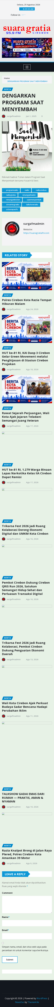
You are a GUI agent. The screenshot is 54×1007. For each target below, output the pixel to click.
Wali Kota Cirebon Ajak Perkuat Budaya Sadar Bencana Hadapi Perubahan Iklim (25, 706)
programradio (12, 190)
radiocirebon (41, 190)
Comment (7, 892)
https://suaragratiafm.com (36, 233)
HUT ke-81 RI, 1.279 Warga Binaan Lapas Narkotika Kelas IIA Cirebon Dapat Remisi (27, 473)
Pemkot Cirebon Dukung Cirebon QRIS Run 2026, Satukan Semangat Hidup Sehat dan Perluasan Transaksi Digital (26, 588)
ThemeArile (33, 1002)
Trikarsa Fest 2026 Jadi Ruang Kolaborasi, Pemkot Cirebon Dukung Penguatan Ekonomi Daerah (23, 648)
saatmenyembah (34, 199)
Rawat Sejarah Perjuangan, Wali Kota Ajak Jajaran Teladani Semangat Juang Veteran (25, 416)
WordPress (42, 998)
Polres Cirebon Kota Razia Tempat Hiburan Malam (27, 302)
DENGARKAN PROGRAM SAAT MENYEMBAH (27, 81)
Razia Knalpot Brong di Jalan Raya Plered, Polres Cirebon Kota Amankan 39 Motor (27, 854)
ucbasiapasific (12, 209)
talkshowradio (32, 204)
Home (7, 78)
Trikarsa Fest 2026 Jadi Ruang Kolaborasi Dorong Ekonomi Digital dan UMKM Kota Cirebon (25, 529)
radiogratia (11, 195)
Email (5, 930)
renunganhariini (29, 195)
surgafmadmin (14, 116)
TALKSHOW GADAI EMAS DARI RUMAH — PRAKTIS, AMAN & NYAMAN (23, 797)
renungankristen (13, 199)
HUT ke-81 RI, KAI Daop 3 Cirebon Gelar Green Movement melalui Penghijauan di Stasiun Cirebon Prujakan (26, 358)
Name (6, 917)
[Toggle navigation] (27, 67)
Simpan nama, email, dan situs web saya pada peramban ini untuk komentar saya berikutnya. (25, 948)
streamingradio (12, 204)
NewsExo (19, 1002)
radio (27, 190)
